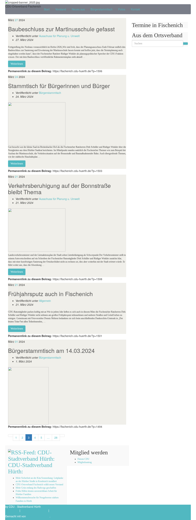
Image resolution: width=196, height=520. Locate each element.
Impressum (12, 510)
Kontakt (135, 9)
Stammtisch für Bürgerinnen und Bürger (59, 86)
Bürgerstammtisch (102, 9)
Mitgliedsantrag (85, 462)
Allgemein (45, 301)
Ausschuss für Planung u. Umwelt (59, 36)
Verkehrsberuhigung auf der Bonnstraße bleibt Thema (59, 188)
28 (55, 437)
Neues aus (78, 9)
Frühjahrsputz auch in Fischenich (50, 294)
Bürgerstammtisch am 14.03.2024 (51, 350)
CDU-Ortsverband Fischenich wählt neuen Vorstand (39, 484)
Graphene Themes (38, 516)
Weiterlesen (17, 63)
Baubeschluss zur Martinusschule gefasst (61, 29)
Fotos (121, 9)
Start (47, 9)
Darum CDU (83, 459)
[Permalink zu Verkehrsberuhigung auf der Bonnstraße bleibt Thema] (36, 230)
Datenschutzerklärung (34, 510)
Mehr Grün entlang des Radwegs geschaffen (36, 487)
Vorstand (60, 9)
